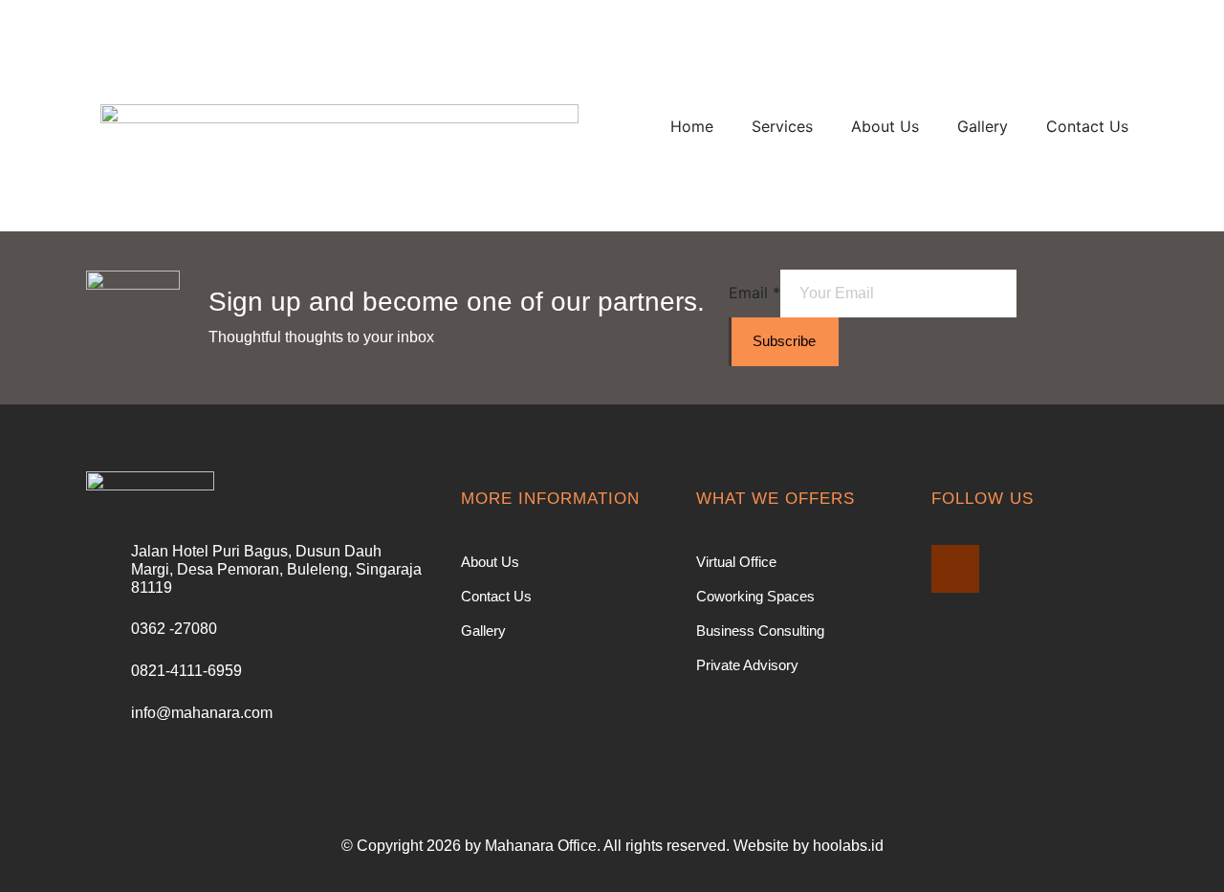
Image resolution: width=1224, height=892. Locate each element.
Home (691, 126)
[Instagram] (955, 569)
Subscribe (784, 341)
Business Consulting (760, 630)
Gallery (982, 126)
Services (782, 126)
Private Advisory (747, 665)
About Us (885, 126)
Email (754, 292)
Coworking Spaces (755, 596)
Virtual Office (736, 562)
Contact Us (1087, 126)
